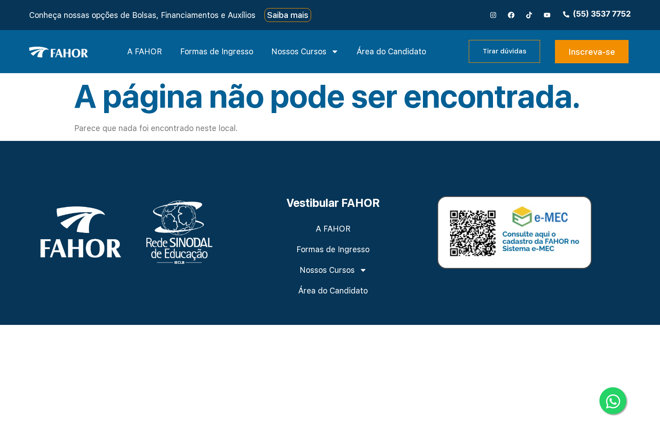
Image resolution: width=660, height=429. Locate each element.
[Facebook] (511, 15)
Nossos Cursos (298, 51)
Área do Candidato (391, 51)
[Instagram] (493, 15)
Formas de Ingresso (216, 51)
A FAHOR (144, 51)
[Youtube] (547, 15)
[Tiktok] (529, 15)
